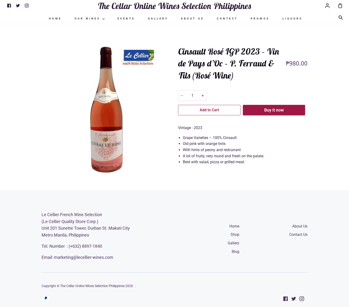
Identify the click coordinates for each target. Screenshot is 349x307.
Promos (260, 18)
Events (126, 18)
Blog (235, 251)
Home (55, 18)
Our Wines (88, 18)
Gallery (158, 18)
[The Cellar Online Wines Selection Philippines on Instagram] (301, 298)
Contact (227, 18)
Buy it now (274, 109)
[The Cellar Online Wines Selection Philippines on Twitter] (293, 298)
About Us (192, 18)
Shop (235, 234)
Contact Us (298, 234)
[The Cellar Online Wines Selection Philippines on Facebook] (285, 298)
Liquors (293, 18)
